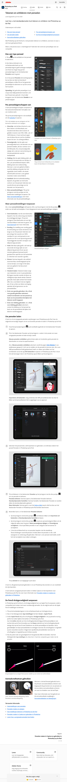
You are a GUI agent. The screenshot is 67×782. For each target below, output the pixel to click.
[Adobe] (8, 2)
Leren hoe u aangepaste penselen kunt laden (20, 717)
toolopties (12, 118)
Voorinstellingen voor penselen (16, 706)
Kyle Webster (51, 345)
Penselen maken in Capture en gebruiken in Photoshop (23, 714)
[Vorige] (19, 739)
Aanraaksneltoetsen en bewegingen (45, 698)
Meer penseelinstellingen (14, 197)
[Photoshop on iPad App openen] (64, 7)
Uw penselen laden (13, 35)
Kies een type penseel (13, 32)
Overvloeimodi (11, 225)
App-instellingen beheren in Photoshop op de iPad (22, 712)
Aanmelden (62, 2)
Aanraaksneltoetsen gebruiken (16, 37)
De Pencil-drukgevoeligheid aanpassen (47, 35)
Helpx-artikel (38, 505)
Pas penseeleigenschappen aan (45, 32)
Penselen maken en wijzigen (15, 709)
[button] (55, 2)
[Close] (57, 776)
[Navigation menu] (2, 2)
